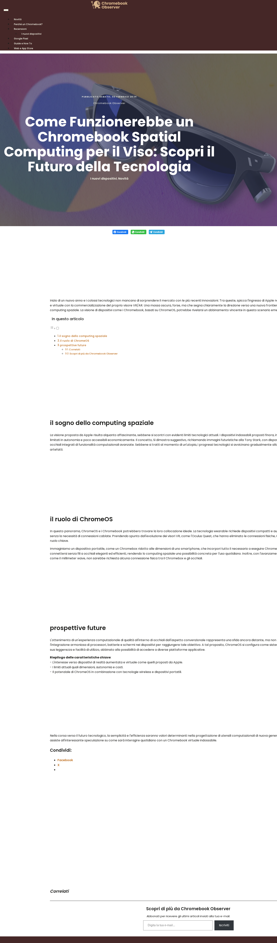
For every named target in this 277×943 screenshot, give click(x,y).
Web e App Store (23, 48)
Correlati (74, 349)
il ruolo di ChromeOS (74, 341)
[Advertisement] (138, 264)
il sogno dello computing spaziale (83, 336)
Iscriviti (224, 925)
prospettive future (73, 345)
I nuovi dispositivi (31, 33)
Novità (123, 178)
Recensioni (20, 29)
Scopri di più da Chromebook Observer (94, 353)
